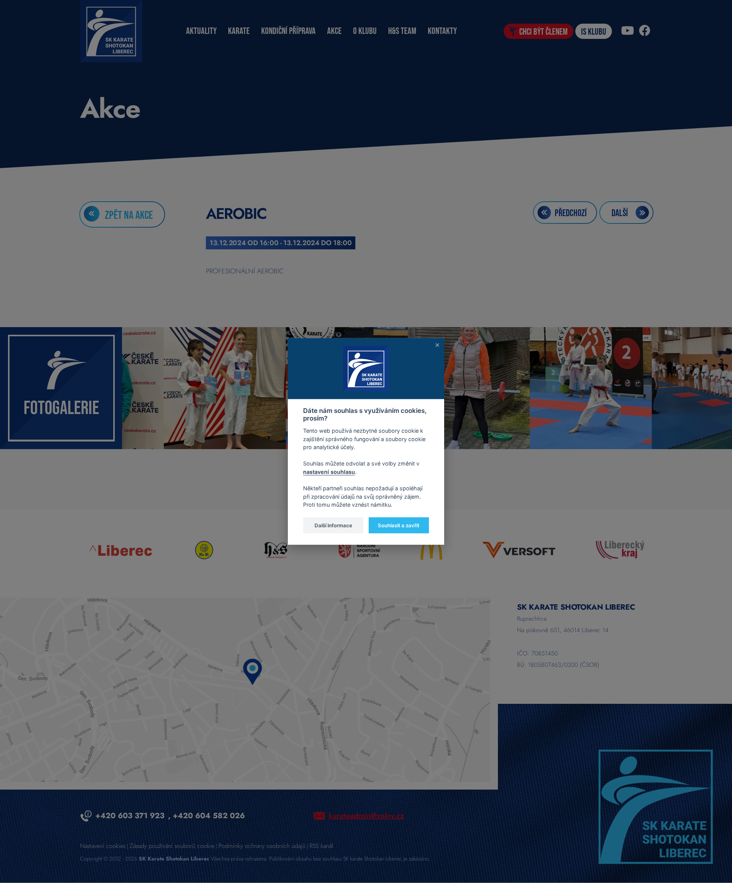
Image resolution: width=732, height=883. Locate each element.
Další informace (333, 525)
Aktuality (201, 31)
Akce (334, 31)
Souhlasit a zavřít (398, 525)
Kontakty (442, 31)
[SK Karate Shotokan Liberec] (656, 806)
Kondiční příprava (288, 31)
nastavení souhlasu (329, 472)
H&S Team (402, 31)
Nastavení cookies (102, 845)
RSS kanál (321, 845)
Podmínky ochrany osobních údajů (261, 845)
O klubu (365, 31)
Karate (239, 31)
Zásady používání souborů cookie (172, 845)
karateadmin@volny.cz (366, 815)
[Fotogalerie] (61, 387)
